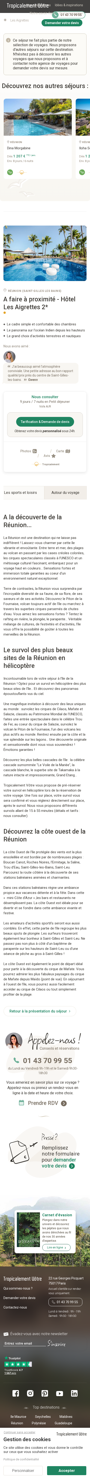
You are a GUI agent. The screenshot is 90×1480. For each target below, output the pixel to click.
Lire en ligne (55, 1247)
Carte (60, 451)
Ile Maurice (18, 1417)
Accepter (67, 1470)
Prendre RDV (44, 1103)
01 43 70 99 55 (47, 1060)
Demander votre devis (19, 1298)
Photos (26, 451)
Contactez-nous (15, 1307)
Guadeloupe (63, 1423)
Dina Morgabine (18, 148)
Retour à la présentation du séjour (38, 1011)
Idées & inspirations (69, 5)
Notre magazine (71, 13)
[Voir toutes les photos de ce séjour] (45, 253)
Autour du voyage (65, 492)
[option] (36, 140)
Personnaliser (23, 1470)
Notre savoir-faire (42, 13)
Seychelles (43, 1417)
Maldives (66, 1417)
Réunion (17, 1423)
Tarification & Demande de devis (45, 422)
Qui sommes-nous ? (18, 1288)
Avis (47, 456)
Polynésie (39, 1423)
